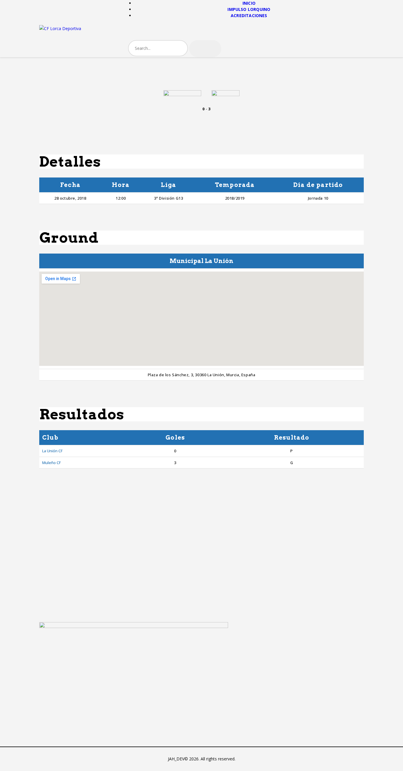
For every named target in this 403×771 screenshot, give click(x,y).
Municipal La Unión (201, 260)
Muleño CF (51, 462)
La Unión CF (52, 450)
